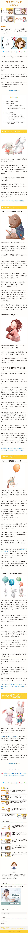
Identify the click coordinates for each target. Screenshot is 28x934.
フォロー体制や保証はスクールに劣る (15, 114)
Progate (3, 736)
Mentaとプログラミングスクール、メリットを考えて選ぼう (15, 123)
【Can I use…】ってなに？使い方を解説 (12, 201)
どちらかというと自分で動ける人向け (15, 116)
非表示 (16, 97)
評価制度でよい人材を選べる (14, 107)
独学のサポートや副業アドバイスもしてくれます (16, 109)
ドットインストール (12, 736)
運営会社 (3, 923)
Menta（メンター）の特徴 (12, 101)
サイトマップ (4, 920)
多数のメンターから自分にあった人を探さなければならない (16, 118)
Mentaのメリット (10, 103)
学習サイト (3, 26)
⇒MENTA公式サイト (14, 90)
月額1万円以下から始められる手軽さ (15, 105)
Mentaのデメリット (10, 112)
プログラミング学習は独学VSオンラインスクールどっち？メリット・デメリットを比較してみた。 (14, 686)
